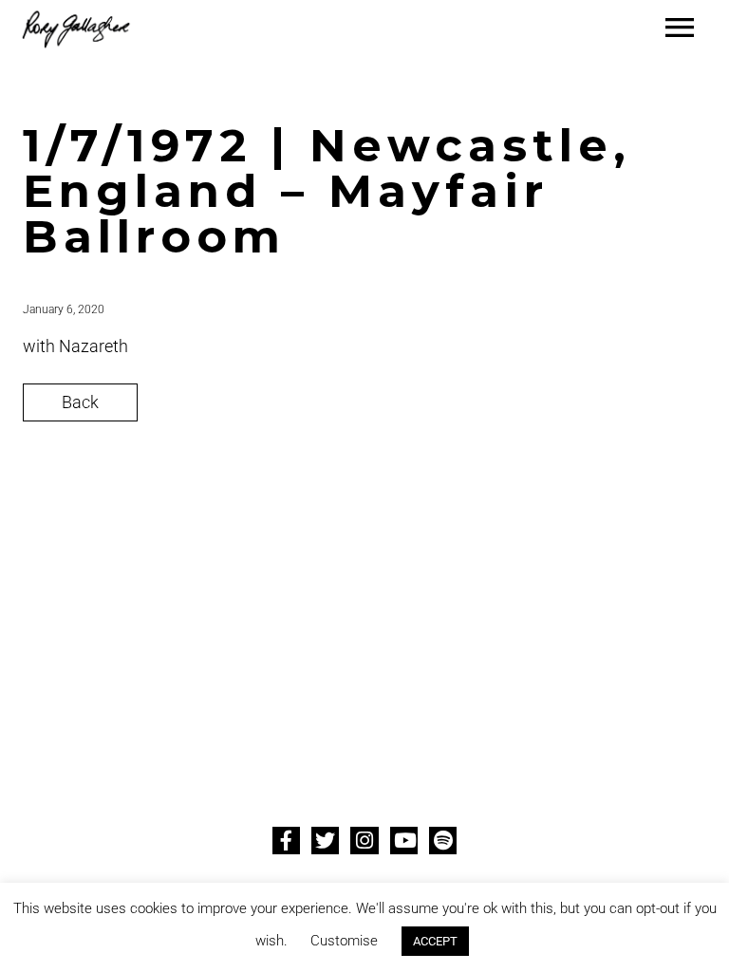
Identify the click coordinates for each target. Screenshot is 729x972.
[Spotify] (443, 840)
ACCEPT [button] (435, 941)
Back (80, 402)
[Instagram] (364, 840)
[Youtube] (404, 840)
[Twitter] (325, 840)
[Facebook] (286, 840)
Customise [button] (344, 940)
